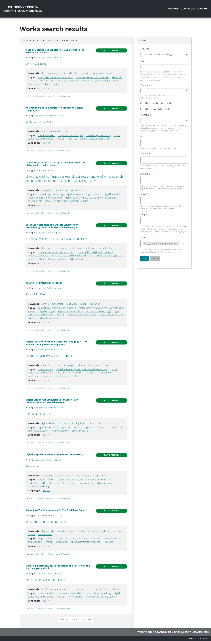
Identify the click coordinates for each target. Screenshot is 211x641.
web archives (45, 534)
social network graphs (103, 73)
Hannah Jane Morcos (38, 414)
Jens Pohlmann (35, 521)
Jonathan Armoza (60, 239)
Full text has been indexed (157, 103)
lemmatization (56, 131)
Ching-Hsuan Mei (36, 580)
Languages (145, 214)
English (46, 88)
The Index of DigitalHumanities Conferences (22, 9)
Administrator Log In (197, 638)
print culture (76, 248)
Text (142, 61)
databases (47, 248)
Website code (145, 631)
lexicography (62, 541)
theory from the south (99, 365)
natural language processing (65, 80)
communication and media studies (56, 252)
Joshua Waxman (35, 64)
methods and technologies (71, 258)
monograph (57, 303)
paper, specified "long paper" (49, 232)
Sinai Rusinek (66, 176)
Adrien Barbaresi (56, 521)
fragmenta (46, 475)
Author (143, 136)
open (84, 303)
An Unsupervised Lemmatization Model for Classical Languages (54, 109)
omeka (56, 365)
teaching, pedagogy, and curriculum (61, 376)
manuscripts (95, 423)
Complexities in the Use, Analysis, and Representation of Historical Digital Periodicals (57, 164)
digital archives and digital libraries (83, 194)
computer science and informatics (55, 77)
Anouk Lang (79, 239)
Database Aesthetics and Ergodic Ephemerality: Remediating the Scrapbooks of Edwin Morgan (52, 226)
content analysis (46, 593)
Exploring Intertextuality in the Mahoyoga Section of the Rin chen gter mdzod (57, 567)
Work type (145, 114)
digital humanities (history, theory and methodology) (84, 311)
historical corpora (64, 475)
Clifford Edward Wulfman (41, 176)
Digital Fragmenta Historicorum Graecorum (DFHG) (54, 454)
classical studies (46, 135)
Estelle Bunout (68, 181)
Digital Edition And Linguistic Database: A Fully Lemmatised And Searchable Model (51, 401)
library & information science (82, 314)
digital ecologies (47, 311)
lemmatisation (65, 423)
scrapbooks (105, 248)
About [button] (203, 8)
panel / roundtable (44, 170)
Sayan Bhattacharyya (38, 356)
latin (43, 131)
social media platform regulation (93, 531)
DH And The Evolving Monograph (43, 282)
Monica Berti (33, 466)
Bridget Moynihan (36, 239)
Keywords (145, 193)
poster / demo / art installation (49, 115)
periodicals (77, 190)
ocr (77, 475)
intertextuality (62, 589)
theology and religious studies (44, 84)
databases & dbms (39, 255)
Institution (145, 153)
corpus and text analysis (70, 135)
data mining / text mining (98, 135)
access (45, 303)
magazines (46, 190)
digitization (61, 248)
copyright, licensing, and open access (57, 307)
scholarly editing (80, 430)
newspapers (61, 190)
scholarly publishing (49, 317)
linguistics (72, 138)
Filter (144, 258)
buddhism (46, 589)
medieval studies (60, 430)
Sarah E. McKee (35, 294)
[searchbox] (144, 142)
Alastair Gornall (62, 356)
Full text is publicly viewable (157, 109)
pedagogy (68, 365)
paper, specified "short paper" (49, 57)
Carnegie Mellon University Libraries (179, 631)
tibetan (115, 589)
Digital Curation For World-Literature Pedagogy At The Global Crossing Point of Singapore (56, 343)
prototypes (90, 248)
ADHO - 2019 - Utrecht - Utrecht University (53, 96)
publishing (95, 303)
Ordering (144, 48)
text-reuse (99, 475)
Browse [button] (173, 8)
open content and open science (96, 483)
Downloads (188, 8)
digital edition (48, 423)
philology (86, 475)
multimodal (72, 303)
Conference (146, 85)
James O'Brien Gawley (39, 122)
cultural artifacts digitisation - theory (95, 252)
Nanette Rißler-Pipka (101, 176)
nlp (67, 131)
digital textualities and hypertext (92, 77)
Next (90, 619)
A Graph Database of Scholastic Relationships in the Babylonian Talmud (54, 51)
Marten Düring (88, 181)
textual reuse (102, 589)
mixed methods (65, 531)
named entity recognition (76, 73)
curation (45, 365)
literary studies (47, 258)
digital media (47, 531)
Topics (143, 236)
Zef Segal (81, 176)
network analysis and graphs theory (100, 80)
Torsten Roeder (47, 181)
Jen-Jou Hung (56, 580)
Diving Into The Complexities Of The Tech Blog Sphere (56, 510)
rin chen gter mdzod (82, 589)
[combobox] (164, 90)
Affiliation (145, 173)
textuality (80, 365)
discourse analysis (50, 73)
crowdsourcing (45, 369)
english (43, 80)
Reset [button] (155, 258)
